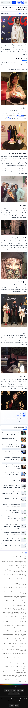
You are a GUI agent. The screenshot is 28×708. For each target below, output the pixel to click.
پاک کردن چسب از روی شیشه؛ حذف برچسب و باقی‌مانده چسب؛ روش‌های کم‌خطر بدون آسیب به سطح (15, 639)
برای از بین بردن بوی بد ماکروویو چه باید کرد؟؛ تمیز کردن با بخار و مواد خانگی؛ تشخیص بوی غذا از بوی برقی (14, 613)
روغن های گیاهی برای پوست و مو (19, 605)
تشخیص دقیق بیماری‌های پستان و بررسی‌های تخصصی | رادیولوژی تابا (15, 667)
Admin (19, 415)
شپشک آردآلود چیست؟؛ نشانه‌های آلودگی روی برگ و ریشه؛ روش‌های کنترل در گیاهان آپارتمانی (15, 570)
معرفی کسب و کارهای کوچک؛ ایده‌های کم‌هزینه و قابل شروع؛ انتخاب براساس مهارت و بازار (14, 671)
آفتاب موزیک (16, 694)
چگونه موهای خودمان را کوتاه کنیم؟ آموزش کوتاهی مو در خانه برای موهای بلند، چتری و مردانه (14, 608)
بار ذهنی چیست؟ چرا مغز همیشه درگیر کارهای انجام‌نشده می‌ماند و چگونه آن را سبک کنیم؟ (15, 597)
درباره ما (16, 705)
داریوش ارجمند (20, 115)
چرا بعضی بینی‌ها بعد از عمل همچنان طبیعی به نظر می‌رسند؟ (14, 643)
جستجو (13, 2)
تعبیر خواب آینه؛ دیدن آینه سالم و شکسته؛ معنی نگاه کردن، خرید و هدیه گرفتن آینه (14, 680)
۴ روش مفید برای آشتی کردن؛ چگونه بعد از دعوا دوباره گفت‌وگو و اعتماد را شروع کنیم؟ (14, 583)
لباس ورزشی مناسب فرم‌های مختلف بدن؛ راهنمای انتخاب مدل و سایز (14, 557)
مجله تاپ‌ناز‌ (20, 2)
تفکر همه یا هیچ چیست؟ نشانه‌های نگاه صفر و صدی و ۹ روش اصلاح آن (14, 592)
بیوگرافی (20, 13)
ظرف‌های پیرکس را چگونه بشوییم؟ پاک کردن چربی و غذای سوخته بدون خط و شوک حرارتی (15, 626)
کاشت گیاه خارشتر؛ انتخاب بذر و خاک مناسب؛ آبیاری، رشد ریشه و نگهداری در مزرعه (14, 562)
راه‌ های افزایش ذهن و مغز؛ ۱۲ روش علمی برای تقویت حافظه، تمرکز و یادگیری (14, 588)
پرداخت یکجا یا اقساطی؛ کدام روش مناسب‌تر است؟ (16, 646)
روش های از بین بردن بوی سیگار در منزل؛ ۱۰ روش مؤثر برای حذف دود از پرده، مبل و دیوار (14, 630)
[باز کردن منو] (25, 2)
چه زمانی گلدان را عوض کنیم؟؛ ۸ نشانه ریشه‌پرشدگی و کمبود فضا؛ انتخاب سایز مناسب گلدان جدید (14, 635)
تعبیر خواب (7, 690)
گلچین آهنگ (13, 690)
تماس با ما (11, 705)
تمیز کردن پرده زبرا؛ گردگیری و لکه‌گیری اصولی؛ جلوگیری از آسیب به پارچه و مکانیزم (14, 658)
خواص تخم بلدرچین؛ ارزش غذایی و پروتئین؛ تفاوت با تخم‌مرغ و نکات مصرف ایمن (14, 649)
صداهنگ (10, 694)
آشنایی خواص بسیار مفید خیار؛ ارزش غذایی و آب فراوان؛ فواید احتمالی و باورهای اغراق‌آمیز (14, 654)
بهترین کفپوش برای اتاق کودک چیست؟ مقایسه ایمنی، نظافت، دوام (14, 579)
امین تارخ (9, 118)
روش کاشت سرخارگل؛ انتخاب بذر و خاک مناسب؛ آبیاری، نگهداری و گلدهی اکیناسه (15, 566)
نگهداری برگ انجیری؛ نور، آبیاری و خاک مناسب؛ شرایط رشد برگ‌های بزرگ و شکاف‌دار (15, 575)
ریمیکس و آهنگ (20, 690)
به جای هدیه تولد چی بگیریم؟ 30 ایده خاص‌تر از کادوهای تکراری (15, 601)
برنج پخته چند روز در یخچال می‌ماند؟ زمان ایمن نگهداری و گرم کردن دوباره (14, 617)
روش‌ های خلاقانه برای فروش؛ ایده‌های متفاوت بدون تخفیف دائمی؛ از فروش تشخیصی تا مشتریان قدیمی (14, 676)
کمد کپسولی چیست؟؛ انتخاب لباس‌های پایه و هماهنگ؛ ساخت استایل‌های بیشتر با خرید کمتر (14, 662)
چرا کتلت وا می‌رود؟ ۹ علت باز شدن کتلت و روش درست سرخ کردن (14, 621)
